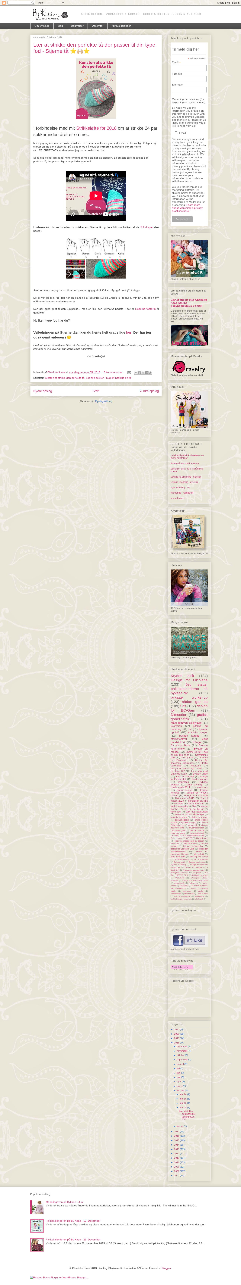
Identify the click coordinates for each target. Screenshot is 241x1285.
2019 (177, 1038)
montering (187, 891)
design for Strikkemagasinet (195, 880)
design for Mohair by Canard (186, 768)
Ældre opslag (149, 391)
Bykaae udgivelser (197, 862)
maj (179, 1077)
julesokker (184, 886)
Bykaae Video (200, 773)
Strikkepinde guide (199, 875)
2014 (177, 1144)
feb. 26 (183, 1094)
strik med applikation (197, 811)
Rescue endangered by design (189, 841)
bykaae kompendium (193, 846)
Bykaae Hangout (189, 822)
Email (176, 62)
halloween (193, 883)
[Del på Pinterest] (150, 373)
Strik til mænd (190, 843)
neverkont (176, 811)
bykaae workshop (189, 697)
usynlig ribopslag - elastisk (184, 482)
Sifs (183, 706)
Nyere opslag (42, 391)
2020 (177, 1034)
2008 (177, 1171)
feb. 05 (183, 1107)
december (182, 1046)
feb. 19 (183, 1098)
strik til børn (203, 894)
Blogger (166, 1268)
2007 (177, 1175)
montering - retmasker (182, 492)
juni (179, 1073)
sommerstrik (176, 894)
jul (190, 729)
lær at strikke (197, 830)
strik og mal (187, 757)
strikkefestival (179, 738)
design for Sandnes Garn (182, 849)
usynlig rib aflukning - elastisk (186, 477)
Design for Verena (193, 867)
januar (180, 1126)
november (182, 1051)
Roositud (175, 843)
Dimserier (178, 715)
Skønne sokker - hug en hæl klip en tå (108, 377)
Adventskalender (182, 859)
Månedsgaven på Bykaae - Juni (64, 1201)
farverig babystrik (179, 817)
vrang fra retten (178, 498)
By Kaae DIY (178, 771)
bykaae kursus (189, 735)
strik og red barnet (199, 857)
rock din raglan (178, 833)
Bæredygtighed (197, 833)
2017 (177, 1131)
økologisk (199, 899)
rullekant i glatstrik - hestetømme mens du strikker (187, 456)
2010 (177, 1162)
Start (96, 391)
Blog (60, 25)
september (182, 1059)
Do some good (178, 830)
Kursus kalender (121, 25)
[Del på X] (143, 373)
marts (180, 1086)
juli (178, 1068)
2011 (177, 1158)
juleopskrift (199, 854)
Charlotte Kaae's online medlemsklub (187, 835)
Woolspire (196, 765)
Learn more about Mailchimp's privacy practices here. (187, 207)
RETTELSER (182, 875)
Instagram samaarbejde (193, 870)
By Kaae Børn (180, 745)
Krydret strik (182, 676)
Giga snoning (194, 784)
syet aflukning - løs (180, 487)
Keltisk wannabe (179, 806)
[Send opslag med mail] (129, 372)
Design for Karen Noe (196, 795)
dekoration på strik (198, 801)
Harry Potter (202, 838)
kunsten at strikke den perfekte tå (64, 377)
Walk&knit (179, 878)
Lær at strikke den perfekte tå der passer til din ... (187, 1115)
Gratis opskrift (184, 790)
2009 (177, 1166)
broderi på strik (200, 779)
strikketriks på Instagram (181, 899)
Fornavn (177, 73)
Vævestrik (192, 825)
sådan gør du (195, 702)
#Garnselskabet (196, 828)
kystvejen (176, 725)
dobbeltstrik (179, 883)
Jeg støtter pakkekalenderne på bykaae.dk (189, 688)
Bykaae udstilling (178, 865)
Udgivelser (77, 25)
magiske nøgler (198, 732)
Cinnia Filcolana (195, 803)
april (179, 1081)
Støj (194, 806)
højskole (178, 803)
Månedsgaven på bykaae (186, 722)
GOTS (189, 838)
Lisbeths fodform (145, 308)
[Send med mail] (136, 373)
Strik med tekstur (199, 817)
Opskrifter (97, 25)
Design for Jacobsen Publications (189, 761)
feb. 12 (183, 1103)
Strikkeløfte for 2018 (96, 128)
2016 (177, 1136)
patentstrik (202, 787)
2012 (177, 1153)
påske (200, 891)
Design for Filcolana (189, 680)
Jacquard (197, 873)
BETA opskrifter (201, 859)
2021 (177, 1029)
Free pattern (176, 838)
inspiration (183, 782)
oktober (181, 1055)
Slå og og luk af (193, 809)
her (128, 332)
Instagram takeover (179, 873)
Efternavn (177, 84)
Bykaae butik (179, 862)
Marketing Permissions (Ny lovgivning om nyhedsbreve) (188, 101)
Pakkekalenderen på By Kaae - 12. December (73, 1220)
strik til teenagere (182, 896)
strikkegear (199, 896)
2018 (177, 1042)
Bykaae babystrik (185, 776)
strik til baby (189, 894)
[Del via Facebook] (147, 373)
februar (181, 1090)
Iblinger (197, 742)
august (180, 1064)
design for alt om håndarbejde (189, 814)
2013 (177, 1149)
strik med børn (178, 857)
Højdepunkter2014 (180, 787)
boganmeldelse (182, 820)
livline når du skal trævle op (185, 463)
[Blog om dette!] (139, 373)
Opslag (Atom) (103, 401)
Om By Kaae (42, 25)
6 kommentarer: (114, 372)
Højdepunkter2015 (184, 798)
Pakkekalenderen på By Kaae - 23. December (73, 1239)
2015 (177, 1140)
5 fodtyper (146, 227)
